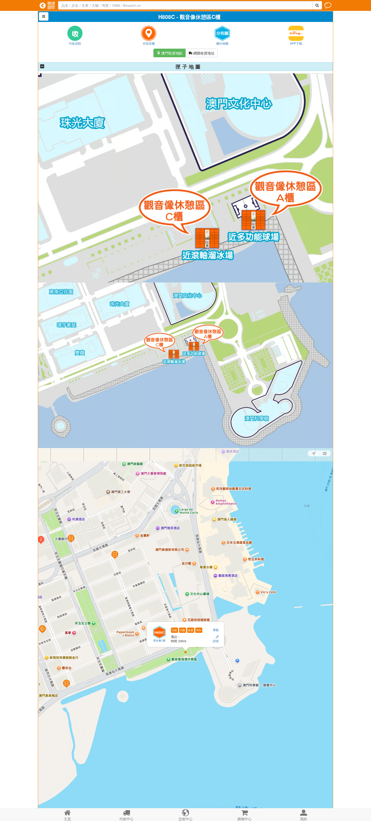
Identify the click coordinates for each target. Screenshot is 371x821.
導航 (216, 630)
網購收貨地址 (202, 52)
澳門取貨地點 (169, 52)
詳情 (216, 640)
